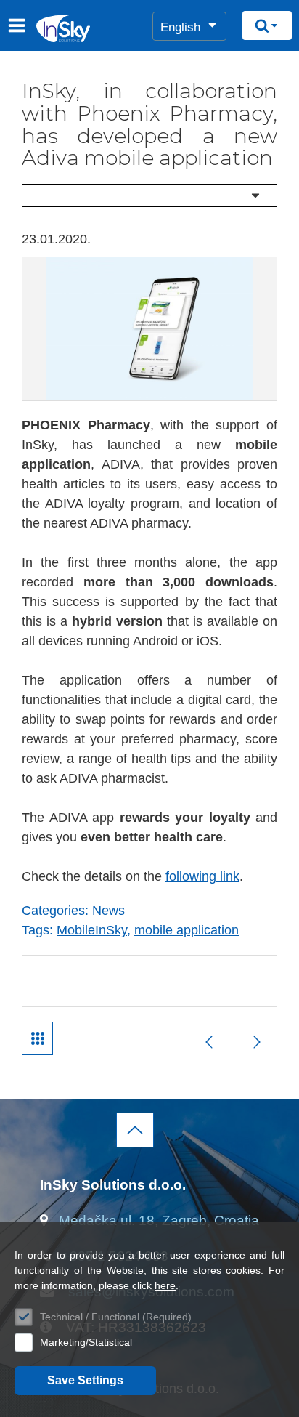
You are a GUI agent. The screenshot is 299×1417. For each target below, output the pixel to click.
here (165, 1285)
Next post (257, 1042)
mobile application (186, 930)
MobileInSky (92, 930)
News (108, 910)
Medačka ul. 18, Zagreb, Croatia (159, 1220)
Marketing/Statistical (86, 1342)
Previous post (209, 1042)
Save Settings (85, 1380)
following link (202, 876)
